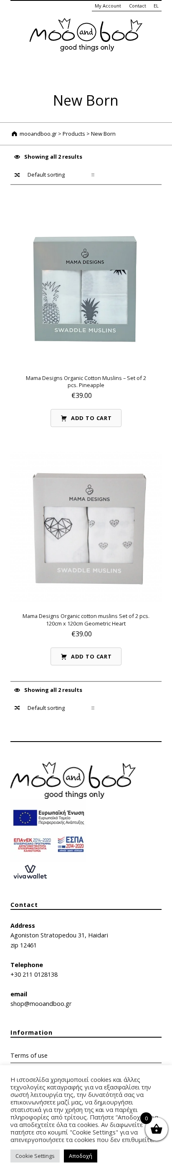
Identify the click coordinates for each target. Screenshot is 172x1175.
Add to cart (91, 418)
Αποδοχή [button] (80, 1156)
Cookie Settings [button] (35, 1156)
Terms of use (29, 1055)
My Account (108, 6)
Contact (137, 6)
